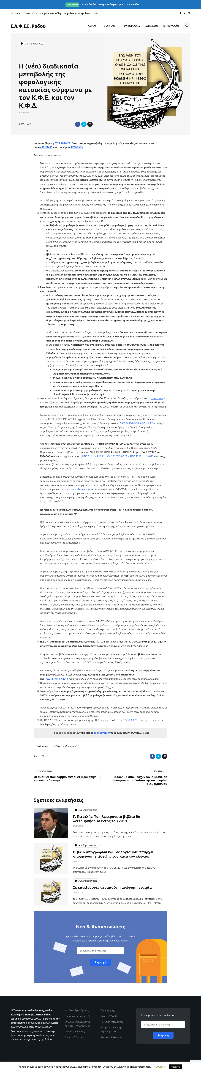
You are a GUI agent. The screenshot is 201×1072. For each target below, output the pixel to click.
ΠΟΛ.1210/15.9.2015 (142, 456)
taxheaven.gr (102, 732)
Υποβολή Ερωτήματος (77, 1010)
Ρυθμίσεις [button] (160, 1066)
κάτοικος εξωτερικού (78, 489)
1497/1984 (157, 398)
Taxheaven (42, 746)
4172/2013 (46, 147)
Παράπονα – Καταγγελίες (78, 1016)
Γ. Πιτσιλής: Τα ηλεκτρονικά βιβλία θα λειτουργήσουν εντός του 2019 (106, 818)
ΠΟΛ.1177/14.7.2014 (56, 678)
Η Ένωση (16, 13)
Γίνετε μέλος (30, 13)
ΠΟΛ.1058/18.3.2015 (128, 720)
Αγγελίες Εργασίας (75, 1031)
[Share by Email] (90, 124)
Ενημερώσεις (132, 25)
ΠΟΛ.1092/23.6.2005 (117, 456)
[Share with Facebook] (77, 124)
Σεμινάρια (151, 25)
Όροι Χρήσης (107, 1010)
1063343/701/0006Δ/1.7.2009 (137, 423)
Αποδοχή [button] (175, 1066)
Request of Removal (111, 1037)
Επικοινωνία (171, 25)
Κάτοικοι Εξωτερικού (65, 746)
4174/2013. (77, 147)
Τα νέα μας (108, 25)
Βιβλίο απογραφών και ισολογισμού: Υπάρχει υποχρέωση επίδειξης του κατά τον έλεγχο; (113, 854)
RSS (96, 13)
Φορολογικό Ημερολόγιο (77, 13)
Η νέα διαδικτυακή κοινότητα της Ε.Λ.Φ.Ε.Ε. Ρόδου (103, 4)
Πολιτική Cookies (109, 1016)
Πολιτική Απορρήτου (111, 1021)
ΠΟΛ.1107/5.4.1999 (93, 456)
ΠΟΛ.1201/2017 (64, 143)
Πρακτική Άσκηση (74, 1037)
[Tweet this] (84, 124)
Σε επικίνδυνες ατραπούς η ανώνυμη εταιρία (112, 887)
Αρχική (92, 25)
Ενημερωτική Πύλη (50, 13)
